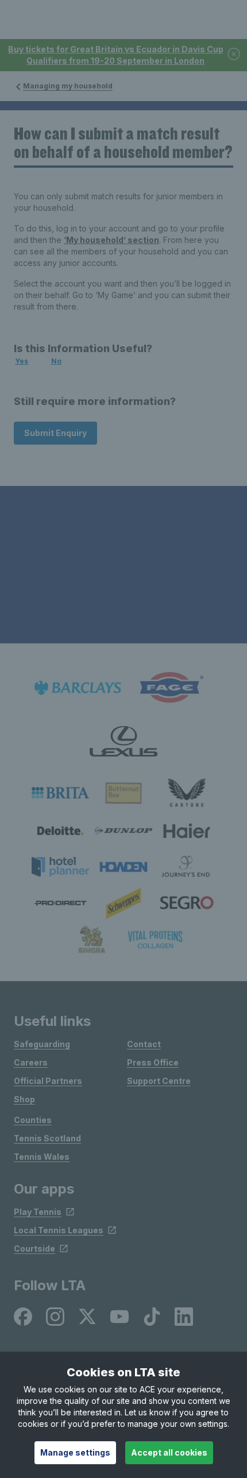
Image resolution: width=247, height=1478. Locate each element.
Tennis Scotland (47, 1138)
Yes (21, 361)
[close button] (234, 55)
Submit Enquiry (55, 433)
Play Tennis (37, 1212)
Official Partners (48, 1081)
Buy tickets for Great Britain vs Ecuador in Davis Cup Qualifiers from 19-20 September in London (115, 54)
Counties (33, 1120)
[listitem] (60, 793)
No (56, 361)
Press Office (153, 1062)
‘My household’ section (111, 240)
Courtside (34, 1248)
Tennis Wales (42, 1156)
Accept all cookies (169, 1452)
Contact (144, 1044)
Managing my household (68, 86)
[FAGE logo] (169, 687)
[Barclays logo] (77, 687)
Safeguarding (42, 1044)
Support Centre (159, 1081)
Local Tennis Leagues (58, 1230)
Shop (24, 1099)
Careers (31, 1062)
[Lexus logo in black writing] (123, 741)
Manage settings (75, 1452)
